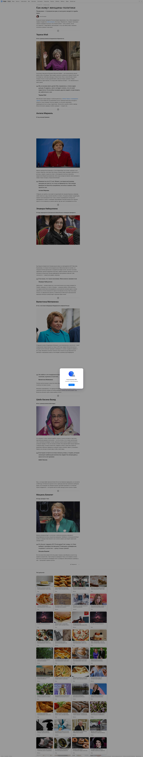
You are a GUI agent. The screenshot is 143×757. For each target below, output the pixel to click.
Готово (71, 384)
